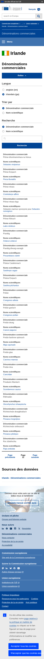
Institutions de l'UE (9, 583)
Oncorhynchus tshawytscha (14, 404)
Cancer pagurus (10, 330)
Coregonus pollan (10, 315)
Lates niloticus (9, 226)
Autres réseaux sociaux (11, 572)
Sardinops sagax (10, 271)
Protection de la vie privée (12, 541)
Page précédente (10, 456)
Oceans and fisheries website (14, 519)
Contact (5, 606)
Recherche (38, 16)
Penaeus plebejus (10, 434)
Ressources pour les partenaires (15, 599)
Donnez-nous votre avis (22, 503)
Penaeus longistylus (11, 419)
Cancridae (7, 374)
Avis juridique (31, 602)
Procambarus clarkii (11, 256)
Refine (20, 76)
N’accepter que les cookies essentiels (26, 653)
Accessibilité (7, 545)
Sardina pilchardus (11, 285)
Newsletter (26, 529)
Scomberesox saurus (12, 389)
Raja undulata (9, 449)
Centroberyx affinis (11, 194)
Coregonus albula (10, 300)
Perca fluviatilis (9, 179)
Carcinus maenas (10, 360)
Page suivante (35, 456)
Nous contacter (8, 538)
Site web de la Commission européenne (18, 558)
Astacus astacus (10, 241)
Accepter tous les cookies (23, 646)
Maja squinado (9, 345)
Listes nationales (31, 23)
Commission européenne (10, 23)
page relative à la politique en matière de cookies (23, 622)
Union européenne (9, 586)
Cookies (34, 599)
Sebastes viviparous (11, 165)
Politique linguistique (10, 595)
